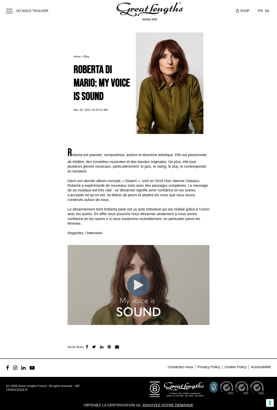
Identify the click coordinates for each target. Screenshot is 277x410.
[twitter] (94, 347)
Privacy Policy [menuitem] (209, 367)
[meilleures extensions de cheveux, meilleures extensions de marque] (11, 11)
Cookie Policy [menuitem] (235, 367)
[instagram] (15, 368)
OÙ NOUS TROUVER (32, 11)
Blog (86, 56)
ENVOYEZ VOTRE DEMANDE (168, 405)
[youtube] (32, 368)
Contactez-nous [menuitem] (180, 367)
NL (267, 11)
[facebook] (87, 347)
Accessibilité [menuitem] (261, 367)
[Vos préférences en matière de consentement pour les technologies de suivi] (270, 403)
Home (77, 56)
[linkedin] (101, 347)
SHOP (244, 11)
